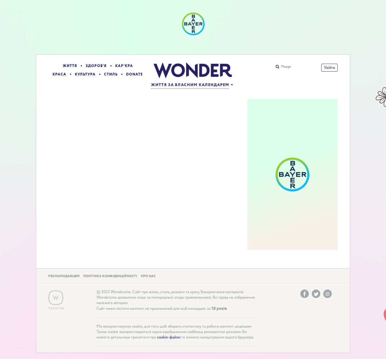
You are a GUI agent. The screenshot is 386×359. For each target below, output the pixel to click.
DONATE (134, 74)
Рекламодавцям (64, 276)
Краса (59, 74)
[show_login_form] (329, 68)
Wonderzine (55, 298)
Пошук (286, 66)
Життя (70, 66)
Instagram (327, 294)
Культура (85, 74)
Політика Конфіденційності (110, 276)
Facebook (304, 294)
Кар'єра (124, 66)
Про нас (148, 276)
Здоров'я (96, 66)
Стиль (111, 74)
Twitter (316, 294)
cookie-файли (168, 337)
